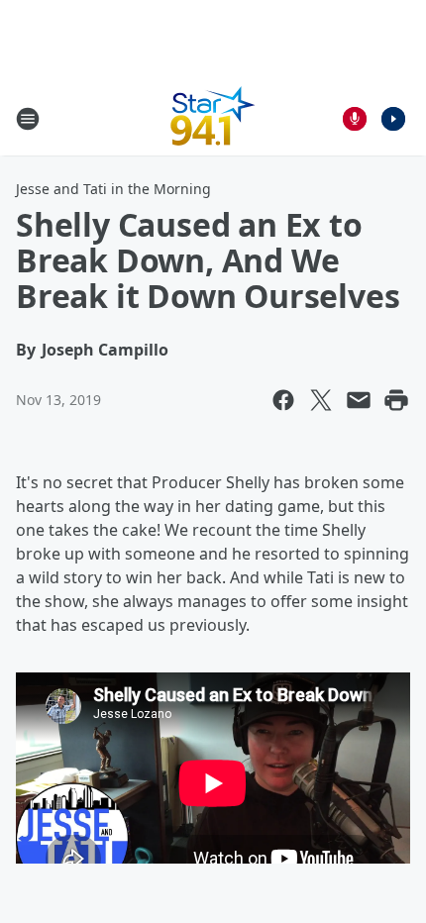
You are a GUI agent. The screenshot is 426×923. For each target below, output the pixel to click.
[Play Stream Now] (393, 119)
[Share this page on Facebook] (283, 400)
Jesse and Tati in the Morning (113, 188)
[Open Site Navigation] (28, 119)
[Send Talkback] (355, 119)
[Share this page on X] (321, 400)
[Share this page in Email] (359, 400)
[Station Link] (213, 118)
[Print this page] (396, 400)
